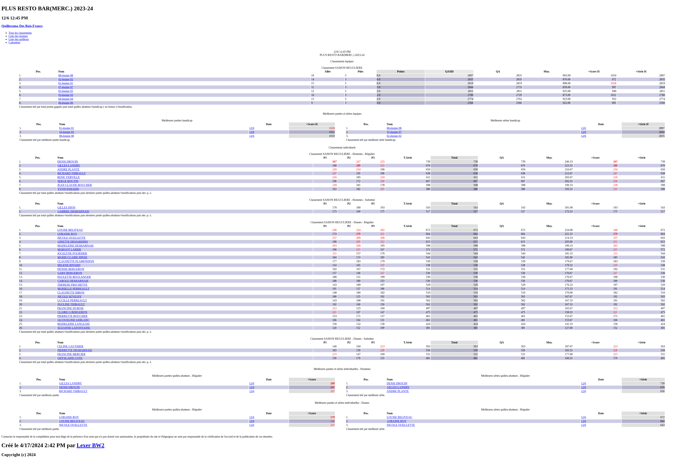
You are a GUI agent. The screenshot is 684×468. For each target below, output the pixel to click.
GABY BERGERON (69, 272)
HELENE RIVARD (68, 265)
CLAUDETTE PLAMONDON (75, 261)
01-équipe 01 (65, 83)
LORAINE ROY (67, 233)
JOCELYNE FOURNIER (72, 253)
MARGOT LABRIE (69, 249)
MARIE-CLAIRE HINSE (72, 257)
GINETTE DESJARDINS (72, 241)
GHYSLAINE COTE (69, 358)
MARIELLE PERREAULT (73, 288)
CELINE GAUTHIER (70, 346)
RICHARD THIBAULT (71, 173)
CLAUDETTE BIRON (70, 292)
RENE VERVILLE (68, 177)
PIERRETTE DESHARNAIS (74, 350)
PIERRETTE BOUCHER (72, 316)
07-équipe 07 (65, 87)
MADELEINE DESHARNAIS (75, 245)
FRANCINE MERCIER (71, 354)
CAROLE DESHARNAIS (72, 280)
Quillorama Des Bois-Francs (22, 26)
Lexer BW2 (90, 445)
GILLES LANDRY (68, 165)
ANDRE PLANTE (68, 169)
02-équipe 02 (65, 79)
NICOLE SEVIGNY (69, 296)
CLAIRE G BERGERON (72, 312)
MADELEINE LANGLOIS (73, 323)
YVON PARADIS (68, 188)
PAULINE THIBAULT (71, 304)
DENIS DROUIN (67, 161)
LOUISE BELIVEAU (70, 229)
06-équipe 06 (65, 102)
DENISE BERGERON (70, 269)
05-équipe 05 (65, 91)
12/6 (251, 128)
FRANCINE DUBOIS (70, 308)
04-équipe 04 (65, 98)
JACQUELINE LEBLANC (73, 319)
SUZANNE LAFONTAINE (73, 327)
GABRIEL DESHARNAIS (73, 211)
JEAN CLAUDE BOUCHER (74, 185)
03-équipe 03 (65, 94)
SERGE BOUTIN (67, 181)
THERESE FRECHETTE (72, 284)
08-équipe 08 (65, 75)
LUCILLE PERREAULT (72, 300)
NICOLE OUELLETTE (71, 237)
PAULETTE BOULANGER (74, 276)
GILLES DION (66, 207)
